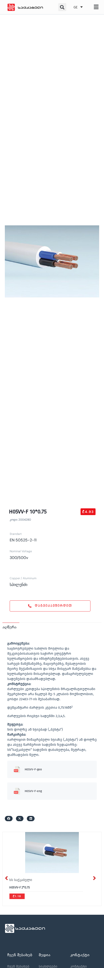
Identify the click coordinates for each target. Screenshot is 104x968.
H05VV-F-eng (33, 791)
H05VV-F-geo (33, 769)
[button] (96, 7)
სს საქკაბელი (20, 880)
